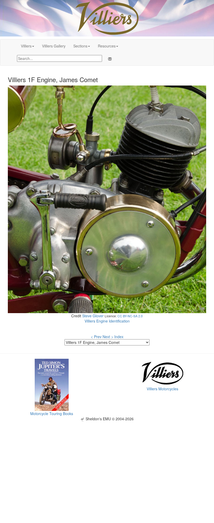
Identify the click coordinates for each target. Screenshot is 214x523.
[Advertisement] (107, 457)
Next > (108, 336)
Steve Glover (93, 315)
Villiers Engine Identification (107, 321)
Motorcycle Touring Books (51, 413)
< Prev (96, 336)
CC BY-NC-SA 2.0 (130, 316)
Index (118, 336)
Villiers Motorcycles (162, 388)
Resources (107, 45)
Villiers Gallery (54, 45)
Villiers (26, 45)
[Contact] (109, 58)
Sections (80, 45)
